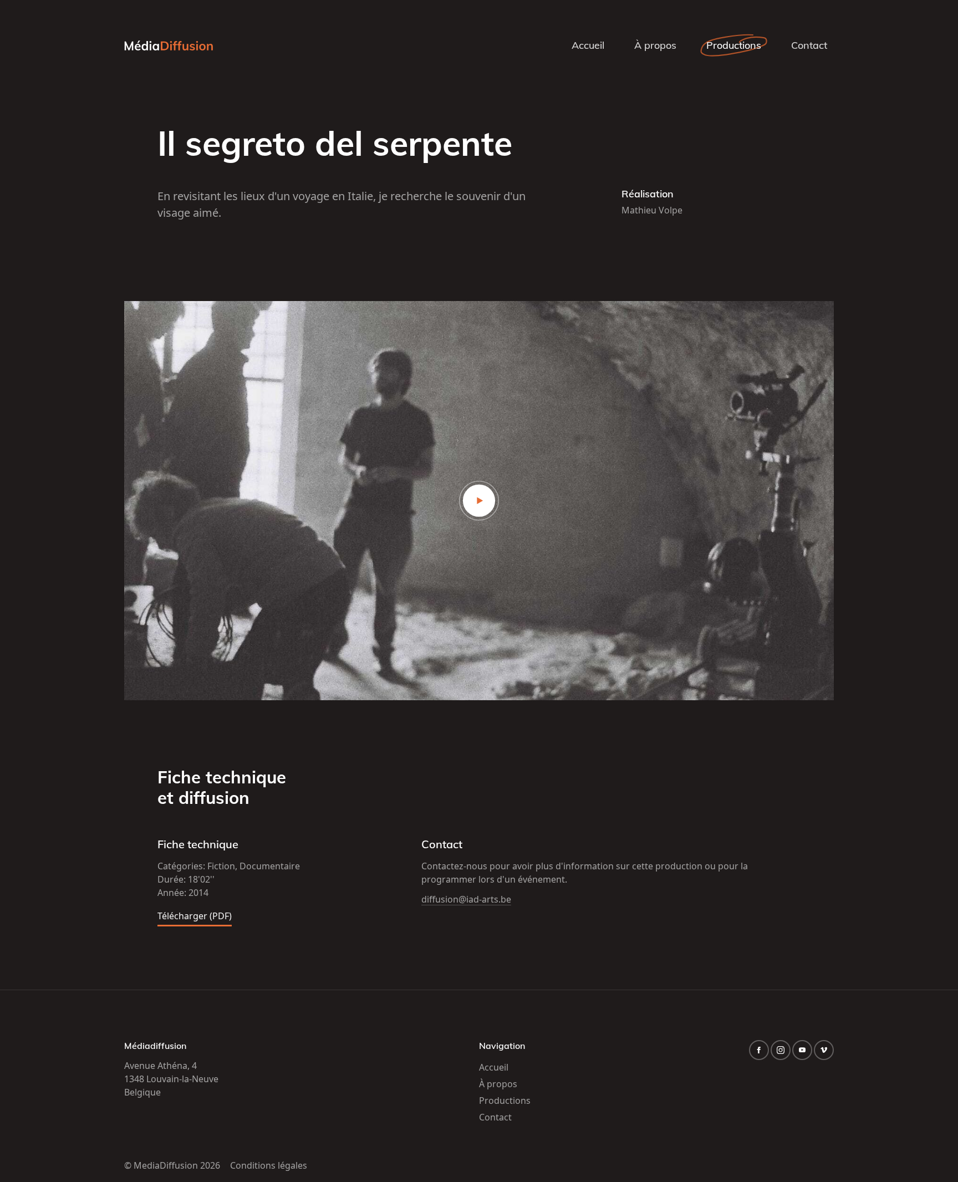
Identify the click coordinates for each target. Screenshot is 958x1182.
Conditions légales (268, 1165)
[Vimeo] (824, 1050)
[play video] (479, 500)
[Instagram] (781, 1050)
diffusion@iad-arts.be (466, 899)
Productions (733, 45)
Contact (809, 45)
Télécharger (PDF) (194, 916)
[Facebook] (759, 1050)
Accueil (588, 45)
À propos (655, 45)
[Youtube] (802, 1050)
